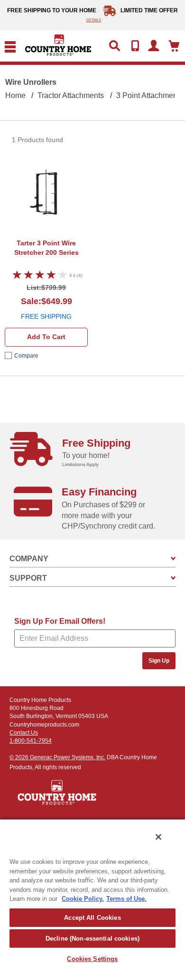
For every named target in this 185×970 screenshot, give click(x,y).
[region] (92, 894)
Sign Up (158, 660)
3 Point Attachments (149, 95)
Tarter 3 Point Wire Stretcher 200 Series (46, 247)
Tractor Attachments (70, 95)
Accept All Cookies (92, 917)
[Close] (158, 836)
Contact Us (23, 732)
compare (26, 355)
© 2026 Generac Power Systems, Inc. (57, 757)
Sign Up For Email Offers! (59, 621)
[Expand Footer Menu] (173, 559)
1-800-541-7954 (30, 740)
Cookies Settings (92, 958)
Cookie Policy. (83, 898)
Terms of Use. (126, 898)
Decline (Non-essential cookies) (92, 938)
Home (15, 95)
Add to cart (46, 337)
